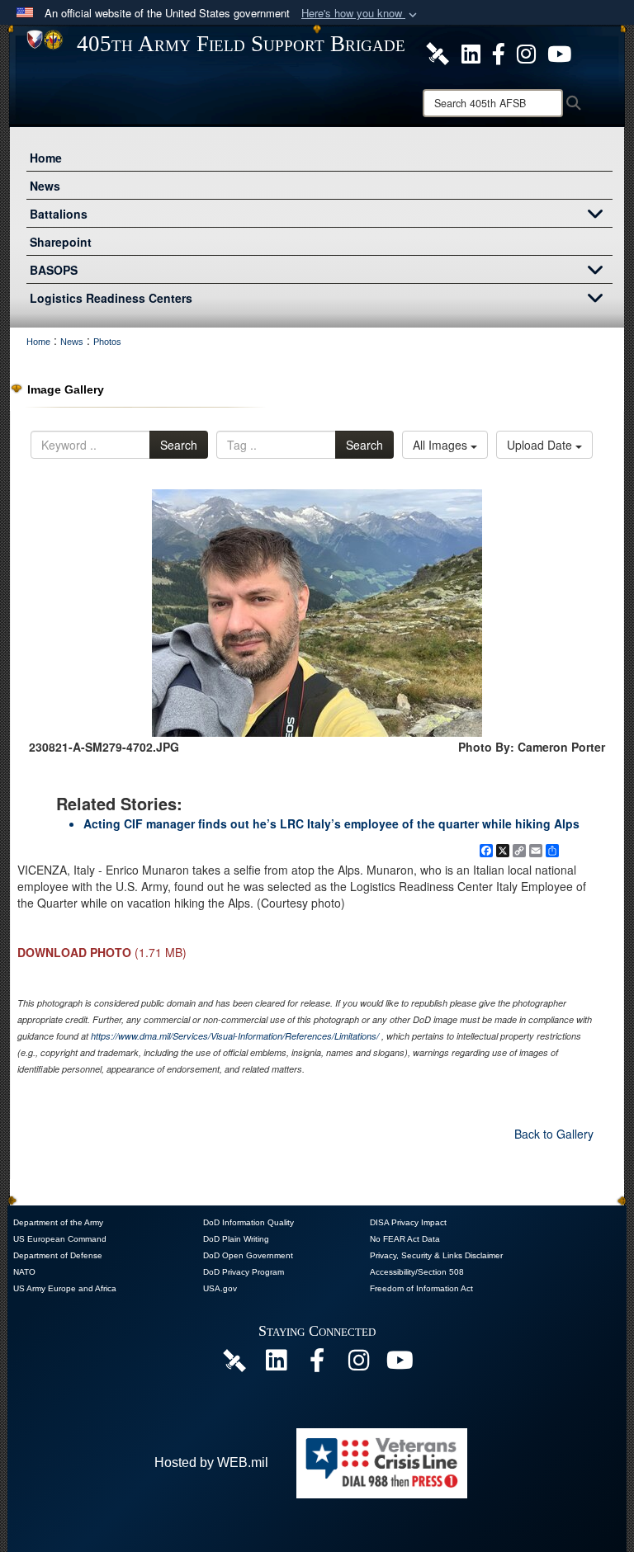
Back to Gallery (554, 1133)
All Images (442, 444)
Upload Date (541, 444)
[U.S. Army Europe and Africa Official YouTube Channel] (399, 1364)
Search (178, 444)
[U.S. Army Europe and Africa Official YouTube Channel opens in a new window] (559, 52)
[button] (360, 13)
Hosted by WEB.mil (211, 1462)
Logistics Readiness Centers (111, 298)
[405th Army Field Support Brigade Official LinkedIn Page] (470, 52)
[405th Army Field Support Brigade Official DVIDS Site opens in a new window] (437, 52)
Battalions (59, 213)
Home (46, 157)
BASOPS (54, 270)
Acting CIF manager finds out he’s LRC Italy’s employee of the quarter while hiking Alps (331, 823)
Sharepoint (61, 242)
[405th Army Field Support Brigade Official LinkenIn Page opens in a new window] (275, 1364)
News (45, 185)
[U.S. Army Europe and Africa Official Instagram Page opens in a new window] (526, 52)
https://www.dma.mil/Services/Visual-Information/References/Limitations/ (235, 1036)
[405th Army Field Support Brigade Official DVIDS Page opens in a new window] (234, 1359)
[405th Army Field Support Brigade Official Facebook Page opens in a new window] (498, 52)
